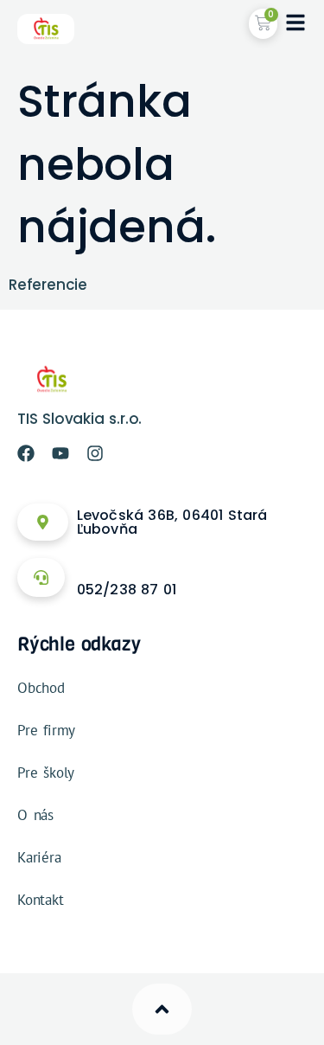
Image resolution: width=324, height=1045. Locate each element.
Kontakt (40, 899)
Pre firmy (46, 730)
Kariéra (39, 857)
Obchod (41, 687)
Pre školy (45, 772)
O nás (35, 814)
